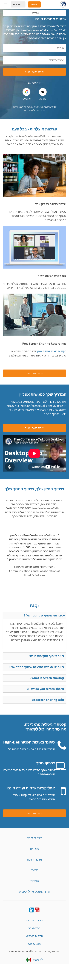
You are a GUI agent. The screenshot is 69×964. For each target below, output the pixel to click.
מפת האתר (34, 928)
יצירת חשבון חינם (34, 72)
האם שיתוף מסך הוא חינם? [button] (46, 656)
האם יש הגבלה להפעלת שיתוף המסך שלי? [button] (36, 667)
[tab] (34, 615)
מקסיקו (35, 959)
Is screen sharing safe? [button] (48, 700)
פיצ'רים (34, 849)
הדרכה (34, 870)
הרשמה (34, 4)
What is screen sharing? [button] (47, 678)
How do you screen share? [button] (45, 689)
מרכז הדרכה (34, 859)
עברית (35, 12)
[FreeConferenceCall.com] (63, 4)
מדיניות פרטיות (34, 920)
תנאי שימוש (18, 106)
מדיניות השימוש (34, 936)
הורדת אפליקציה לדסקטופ (34, 892)
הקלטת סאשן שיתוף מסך (51, 351)
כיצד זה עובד (34, 838)
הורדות (34, 881)
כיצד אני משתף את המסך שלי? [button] (44, 615)
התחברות (18, 4)
